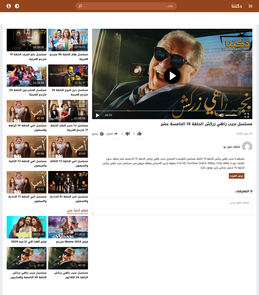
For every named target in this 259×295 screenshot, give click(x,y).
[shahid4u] (247, 150)
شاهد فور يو (231, 147)
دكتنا (236, 6)
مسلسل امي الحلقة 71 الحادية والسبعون (27, 199)
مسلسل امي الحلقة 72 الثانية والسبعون (28, 163)
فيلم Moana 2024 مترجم (72, 241)
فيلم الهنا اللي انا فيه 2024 (29, 241)
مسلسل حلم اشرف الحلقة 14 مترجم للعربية (28, 56)
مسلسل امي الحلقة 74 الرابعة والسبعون (27, 128)
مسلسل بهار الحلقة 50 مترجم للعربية (69, 56)
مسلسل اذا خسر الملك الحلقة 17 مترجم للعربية (69, 128)
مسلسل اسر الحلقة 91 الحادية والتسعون (69, 199)
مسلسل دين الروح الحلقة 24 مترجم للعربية (70, 92)
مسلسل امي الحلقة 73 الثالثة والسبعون (69, 163)
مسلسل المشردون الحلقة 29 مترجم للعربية (28, 92)
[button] (80, 6)
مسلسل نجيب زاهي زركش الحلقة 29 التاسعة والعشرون (28, 275)
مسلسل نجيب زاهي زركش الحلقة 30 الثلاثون (71, 275)
